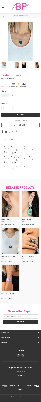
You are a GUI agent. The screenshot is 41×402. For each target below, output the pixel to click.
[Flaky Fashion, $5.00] (30, 204)
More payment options (20, 120)
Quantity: (4, 103)
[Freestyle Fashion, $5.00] (10, 278)
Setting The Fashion (8, 257)
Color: (3, 91)
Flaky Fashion (26, 220)
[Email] (6, 131)
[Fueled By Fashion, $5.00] (30, 241)
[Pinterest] (16, 131)
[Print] (9, 131)
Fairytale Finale (7, 220)
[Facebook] (2, 131)
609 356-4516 (21, 375)
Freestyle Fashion (7, 294)
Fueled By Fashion (28, 257)
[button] (20, 84)
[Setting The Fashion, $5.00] (10, 241)
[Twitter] (13, 131)
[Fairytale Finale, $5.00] (10, 204)
